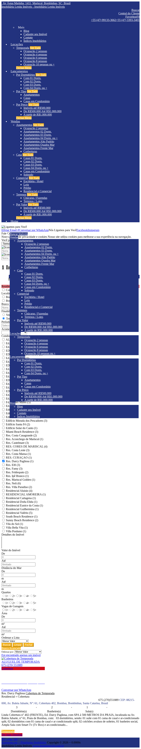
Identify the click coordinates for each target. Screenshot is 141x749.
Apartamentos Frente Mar (38, 148)
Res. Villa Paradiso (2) (19, 487)
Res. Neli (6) (13, 483)
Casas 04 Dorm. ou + (36, 168)
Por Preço (22, 104)
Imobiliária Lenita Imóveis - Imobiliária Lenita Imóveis (33, 6)
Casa (19, 154)
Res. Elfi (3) (13, 464)
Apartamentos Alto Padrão (39, 141)
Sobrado (28, 174)
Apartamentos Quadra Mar (39, 144)
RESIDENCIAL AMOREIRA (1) (26, 494)
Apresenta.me (9, 739)
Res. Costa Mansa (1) (18, 453)
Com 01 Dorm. (32, 78)
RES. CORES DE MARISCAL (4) (26, 446)
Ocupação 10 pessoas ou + (39, 64)
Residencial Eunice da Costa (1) (24, 505)
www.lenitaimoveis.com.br (48, 745)
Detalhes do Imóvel (12, 534)
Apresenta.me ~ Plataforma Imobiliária (23, 742)
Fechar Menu (24, 67)
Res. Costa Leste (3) (17, 450)
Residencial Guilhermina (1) (22, 509)
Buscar (6, 644)
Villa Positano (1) (16, 531)
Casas (27, 98)
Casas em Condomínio (37, 101)
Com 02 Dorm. (32, 81)
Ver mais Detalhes (11, 734)
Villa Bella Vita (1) (17, 527)
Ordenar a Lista (10, 637)
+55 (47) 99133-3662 (103, 20)
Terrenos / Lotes (33, 201)
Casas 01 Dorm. (33, 158)
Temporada (22, 47)
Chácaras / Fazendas (35, 197)
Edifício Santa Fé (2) (18, 424)
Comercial (22, 178)
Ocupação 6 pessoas (35, 57)
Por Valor (21, 204)
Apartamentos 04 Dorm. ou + (41, 138)
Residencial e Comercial (38, 191)
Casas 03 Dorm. (33, 164)
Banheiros (7, 599)
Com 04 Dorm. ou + (35, 88)
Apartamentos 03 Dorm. (38, 134)
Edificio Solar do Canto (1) (21, 428)
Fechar (28, 644)
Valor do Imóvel (10, 550)
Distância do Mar (11, 567)
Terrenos (21, 194)
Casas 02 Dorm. (33, 161)
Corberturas (30, 151)
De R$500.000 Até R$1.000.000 (43, 111)
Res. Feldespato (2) (17, 472)
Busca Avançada (11, 648)
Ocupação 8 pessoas (35, 61)
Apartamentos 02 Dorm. (38, 131)
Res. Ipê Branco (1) (17, 476)
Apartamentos (32, 94)
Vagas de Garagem (12, 606)
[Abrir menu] (3, 227)
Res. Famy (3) (14, 468)
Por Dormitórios (25, 74)
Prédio (27, 187)
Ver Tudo (35, 47)
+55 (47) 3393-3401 (128, 20)
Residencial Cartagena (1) (21, 498)
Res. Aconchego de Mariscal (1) (24, 439)
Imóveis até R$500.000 (37, 107)
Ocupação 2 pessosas (36, 128)
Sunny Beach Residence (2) (22, 520)
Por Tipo (21, 91)
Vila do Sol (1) (14, 523)
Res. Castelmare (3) (17, 442)
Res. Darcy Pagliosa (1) (19, 461)
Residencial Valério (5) (19, 512)
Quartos (6, 592)
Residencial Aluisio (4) (19, 490)
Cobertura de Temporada (40, 693)
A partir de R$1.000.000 (38, 114)
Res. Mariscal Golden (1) (20, 479)
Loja (26, 184)
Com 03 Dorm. (32, 84)
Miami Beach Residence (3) (22, 431)
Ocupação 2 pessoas (35, 51)
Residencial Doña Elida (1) (21, 501)
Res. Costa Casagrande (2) (21, 435)
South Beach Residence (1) (21, 516)
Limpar (17, 644)
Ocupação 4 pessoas (35, 54)
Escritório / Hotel (33, 181)
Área (4, 613)
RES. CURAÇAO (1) (19, 457)
